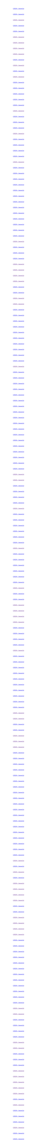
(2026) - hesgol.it (18, 8)
